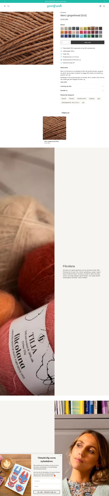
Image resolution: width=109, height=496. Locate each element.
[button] (8, 6)
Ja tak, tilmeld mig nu (46, 492)
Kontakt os (63, 90)
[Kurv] (104, 6)
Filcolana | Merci (81, 98)
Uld (83, 102)
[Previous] (4, 1)
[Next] (104, 1)
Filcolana (63, 12)
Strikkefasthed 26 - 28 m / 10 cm (70, 102)
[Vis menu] (4, 6)
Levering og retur (65, 86)
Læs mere (63, 82)
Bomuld (64, 98)
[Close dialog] (60, 456)
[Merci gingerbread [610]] (54, 128)
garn (99, 98)
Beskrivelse (64, 67)
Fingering (91, 98)
